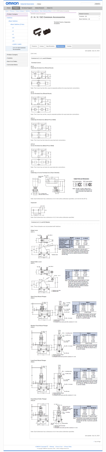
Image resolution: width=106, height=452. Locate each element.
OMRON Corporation (41, 446)
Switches (28, 11)
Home (8, 8)
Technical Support (27, 8)
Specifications (50, 46)
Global (39, 4)
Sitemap (52, 446)
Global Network (39, 8)
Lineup (42, 46)
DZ (13, 37)
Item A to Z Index (12, 61)
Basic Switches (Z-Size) (45, 11)
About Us (49, 8)
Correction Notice (12, 64)
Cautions (10, 58)
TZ (13, 41)
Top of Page (98, 441)
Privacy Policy (68, 446)
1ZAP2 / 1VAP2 (17, 44)
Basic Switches (35, 11)
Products (16, 8)
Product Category (20, 11)
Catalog (69, 46)
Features (34, 46)
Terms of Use (59, 446)
